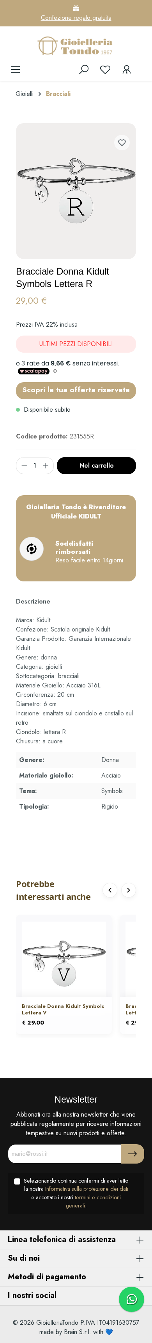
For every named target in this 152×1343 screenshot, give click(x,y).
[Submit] (132, 1154)
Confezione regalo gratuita (76, 17)
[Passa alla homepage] (76, 45)
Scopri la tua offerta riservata (76, 389)
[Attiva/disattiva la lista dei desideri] (122, 142)
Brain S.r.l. (77, 1331)
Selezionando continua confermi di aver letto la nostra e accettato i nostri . (76, 1193)
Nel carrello (97, 465)
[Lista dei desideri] (105, 69)
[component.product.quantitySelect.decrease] (24, 465)
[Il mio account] (126, 69)
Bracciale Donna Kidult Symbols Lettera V (63, 1009)
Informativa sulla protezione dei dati (86, 1189)
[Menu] (15, 69)
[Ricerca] (84, 69)
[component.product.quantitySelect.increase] (46, 465)
